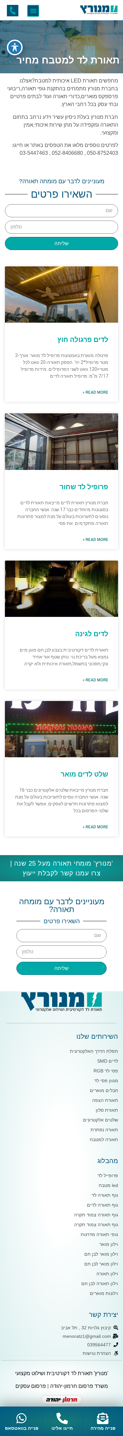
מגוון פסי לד (106, 1080)
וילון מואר (108, 1244)
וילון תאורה (107, 1273)
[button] (33, 11)
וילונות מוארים (104, 1293)
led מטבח (108, 1185)
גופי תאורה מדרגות (99, 1234)
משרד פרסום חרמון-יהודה (79, 1386)
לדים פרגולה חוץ (82, 340)
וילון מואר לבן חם (101, 1254)
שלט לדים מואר (84, 774)
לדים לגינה (91, 634)
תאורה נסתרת (104, 1129)
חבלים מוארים (104, 1090)
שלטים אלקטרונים (100, 1119)
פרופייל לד (107, 1175)
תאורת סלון (107, 1110)
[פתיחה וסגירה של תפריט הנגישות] (15, 47)
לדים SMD (107, 1061)
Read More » (95, 392)
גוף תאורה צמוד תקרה (96, 1214)
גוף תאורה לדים (102, 1205)
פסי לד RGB (105, 1070)
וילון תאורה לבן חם (99, 1283)
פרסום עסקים (30, 1386)
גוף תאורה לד (105, 1195)
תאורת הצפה (105, 1100)
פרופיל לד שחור (84, 487)
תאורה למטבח (104, 1139)
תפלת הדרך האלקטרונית (94, 1051)
